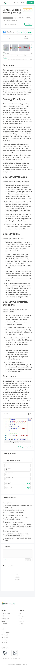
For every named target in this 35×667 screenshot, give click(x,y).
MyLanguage (5, 618)
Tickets (21, 623)
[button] (4, 460)
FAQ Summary (6, 616)
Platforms (21, 621)
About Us (4, 623)
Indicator (4, 642)
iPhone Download (6, 658)
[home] (5, 3)
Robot (20, 613)
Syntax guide (5, 632)
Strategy (21, 616)
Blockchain (5, 640)
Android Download (15, 658)
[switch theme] (18, 2)
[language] (14, 2)
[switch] (28, 483)
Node (20, 618)
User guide (5, 635)
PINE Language (6, 613)
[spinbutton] (17, 465)
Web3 (3, 621)
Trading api (5, 637)
